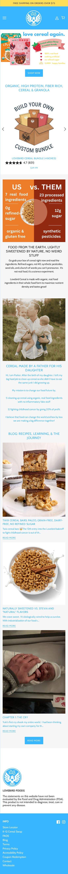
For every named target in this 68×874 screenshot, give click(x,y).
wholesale (9, 865)
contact (7, 861)
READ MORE (34, 740)
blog (5, 840)
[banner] (33, 17)
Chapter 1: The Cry (15, 717)
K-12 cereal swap (12, 831)
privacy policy (10, 848)
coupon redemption (14, 857)
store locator (10, 827)
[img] (57, 18)
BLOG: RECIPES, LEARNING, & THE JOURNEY (34, 436)
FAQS (6, 835)
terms (6, 844)
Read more (9, 538)
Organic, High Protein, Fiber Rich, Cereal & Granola (34, 88)
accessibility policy (13, 852)
